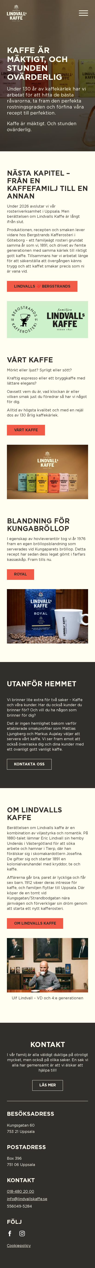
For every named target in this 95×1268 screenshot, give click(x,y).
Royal (20, 574)
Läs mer (47, 1085)
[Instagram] (22, 1233)
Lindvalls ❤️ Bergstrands (42, 286)
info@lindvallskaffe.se (27, 1199)
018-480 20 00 (20, 1191)
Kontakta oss (29, 764)
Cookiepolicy (19, 1246)
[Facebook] (11, 1233)
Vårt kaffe (26, 430)
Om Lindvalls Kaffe (35, 923)
